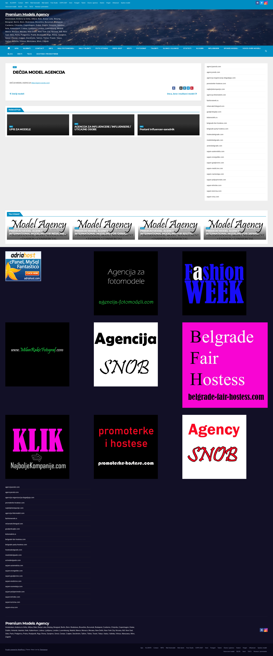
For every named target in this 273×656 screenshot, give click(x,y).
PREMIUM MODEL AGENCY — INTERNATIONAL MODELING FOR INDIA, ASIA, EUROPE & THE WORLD (37, 233)
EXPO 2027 (63, 3)
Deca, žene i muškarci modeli (181, 94)
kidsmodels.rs (212, 117)
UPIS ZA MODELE (20, 129)
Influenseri (116, 3)
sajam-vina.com (213, 197)
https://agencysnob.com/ (40, 83)
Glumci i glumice (92, 3)
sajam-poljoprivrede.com (216, 180)
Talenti (83, 3)
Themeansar (43, 649)
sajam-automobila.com (215, 151)
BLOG (20, 6)
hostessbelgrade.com (215, 134)
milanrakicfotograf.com (215, 106)
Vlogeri (108, 3)
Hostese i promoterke (41, 6)
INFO (26, 3)
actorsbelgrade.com (214, 146)
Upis (6, 3)
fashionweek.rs (213, 100)
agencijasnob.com (214, 66)
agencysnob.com (213, 72)
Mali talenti (45, 3)
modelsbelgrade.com (215, 140)
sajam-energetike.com (215, 157)
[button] (266, 51)
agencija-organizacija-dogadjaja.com (221, 78)
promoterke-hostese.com (216, 83)
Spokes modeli (125, 3)
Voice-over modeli (10, 6)
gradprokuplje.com (214, 112)
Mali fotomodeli (35, 3)
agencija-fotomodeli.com (216, 95)
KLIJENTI (13, 3)
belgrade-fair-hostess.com (217, 123)
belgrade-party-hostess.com (217, 129)
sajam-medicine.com (215, 168)
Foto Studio (54, 3)
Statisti (102, 3)
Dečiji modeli (18, 94)
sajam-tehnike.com (214, 185)
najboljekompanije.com (216, 89)
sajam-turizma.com (214, 191)
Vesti (70, 3)
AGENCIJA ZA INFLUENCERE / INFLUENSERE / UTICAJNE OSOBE (102, 128)
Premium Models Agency (27, 14)
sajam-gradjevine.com (215, 163)
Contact (20, 3)
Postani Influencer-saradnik (157, 129)
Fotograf (76, 3)
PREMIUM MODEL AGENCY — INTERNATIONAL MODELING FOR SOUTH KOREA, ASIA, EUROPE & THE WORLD (166, 233)
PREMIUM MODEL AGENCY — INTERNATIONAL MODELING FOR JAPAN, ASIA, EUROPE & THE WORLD (231, 233)
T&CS (31, 6)
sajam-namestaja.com (215, 174)
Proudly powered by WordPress (15, 649)
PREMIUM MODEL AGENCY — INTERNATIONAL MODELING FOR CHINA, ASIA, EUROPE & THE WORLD (100, 233)
